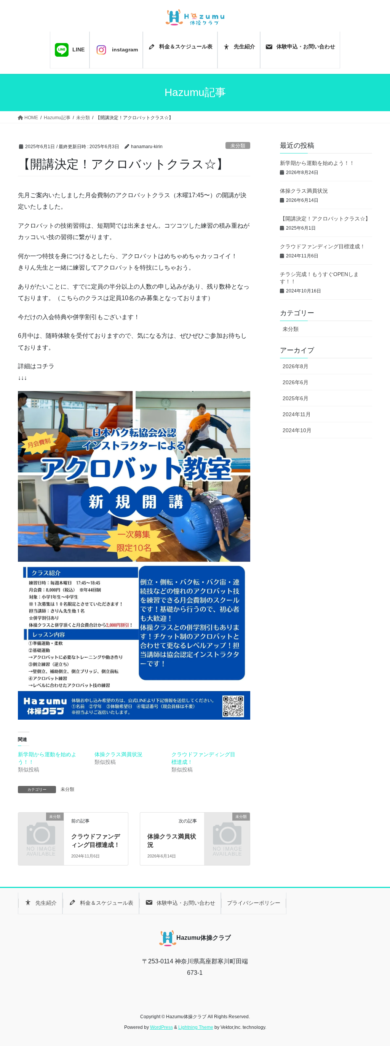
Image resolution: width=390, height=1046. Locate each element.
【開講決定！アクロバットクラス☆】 (325, 219)
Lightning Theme (195, 1027)
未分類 (237, 146)
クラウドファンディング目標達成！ (322, 246)
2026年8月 (295, 366)
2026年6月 (295, 382)
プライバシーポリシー (253, 903)
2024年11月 (297, 414)
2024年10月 (297, 430)
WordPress (161, 1027)
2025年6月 (295, 398)
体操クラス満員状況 (118, 754)
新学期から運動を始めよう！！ (317, 163)
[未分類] (41, 826)
